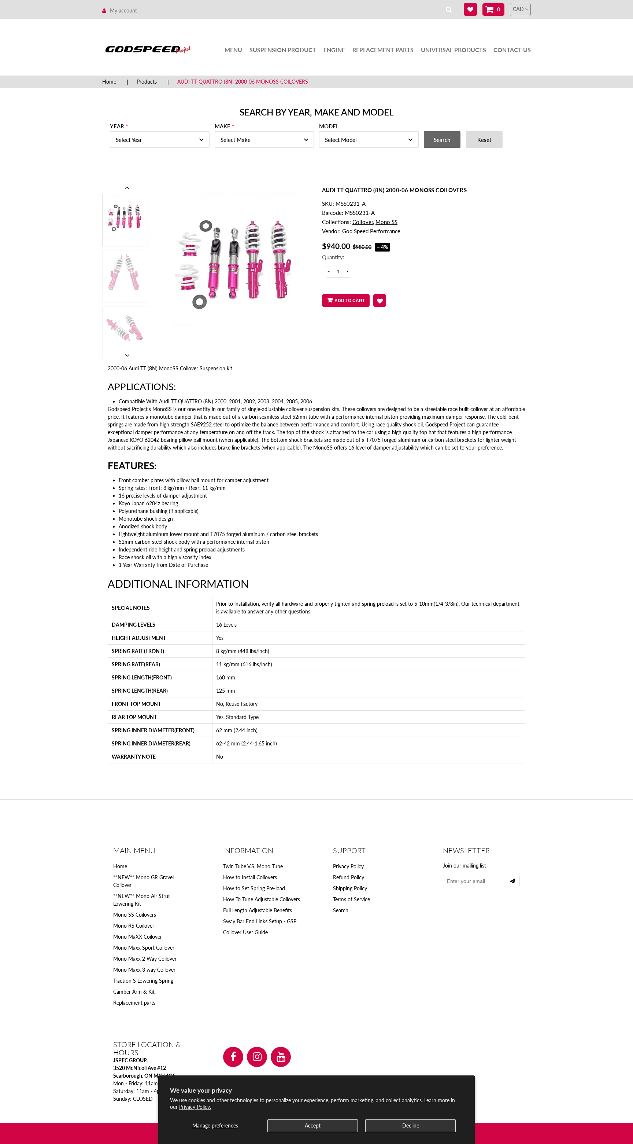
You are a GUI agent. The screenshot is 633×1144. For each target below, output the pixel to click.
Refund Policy (348, 877)
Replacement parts (134, 1003)
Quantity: (333, 257)
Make (222, 126)
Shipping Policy (350, 888)
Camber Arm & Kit (134, 992)
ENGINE (334, 49)
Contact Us (512, 49)
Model (329, 126)
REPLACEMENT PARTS (383, 49)
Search (340, 910)
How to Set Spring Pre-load (254, 888)
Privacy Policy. (195, 1107)
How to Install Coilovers (250, 877)
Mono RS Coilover (133, 926)
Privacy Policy (348, 866)
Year (117, 126)
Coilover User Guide (245, 932)
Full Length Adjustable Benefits (257, 910)
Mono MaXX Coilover (137, 937)
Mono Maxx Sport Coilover (143, 948)
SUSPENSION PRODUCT (282, 49)
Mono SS (386, 222)
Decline (410, 1125)
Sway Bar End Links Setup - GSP (259, 921)
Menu (233, 49)
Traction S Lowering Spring (143, 981)
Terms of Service (351, 899)
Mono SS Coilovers (134, 915)
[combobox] (160, 139)
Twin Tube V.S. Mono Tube (253, 866)
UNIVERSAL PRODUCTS (453, 49)
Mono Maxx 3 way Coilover (144, 970)
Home (109, 81)
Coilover (362, 222)
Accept (313, 1125)
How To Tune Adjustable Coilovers (261, 899)
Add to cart (349, 300)
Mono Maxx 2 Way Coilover (145, 959)
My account (123, 10)
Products (147, 81)
